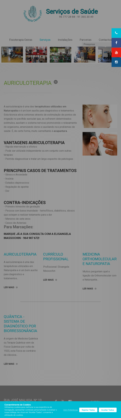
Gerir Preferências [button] (70, 410)
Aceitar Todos (107, 410)
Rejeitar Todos (88, 410)
